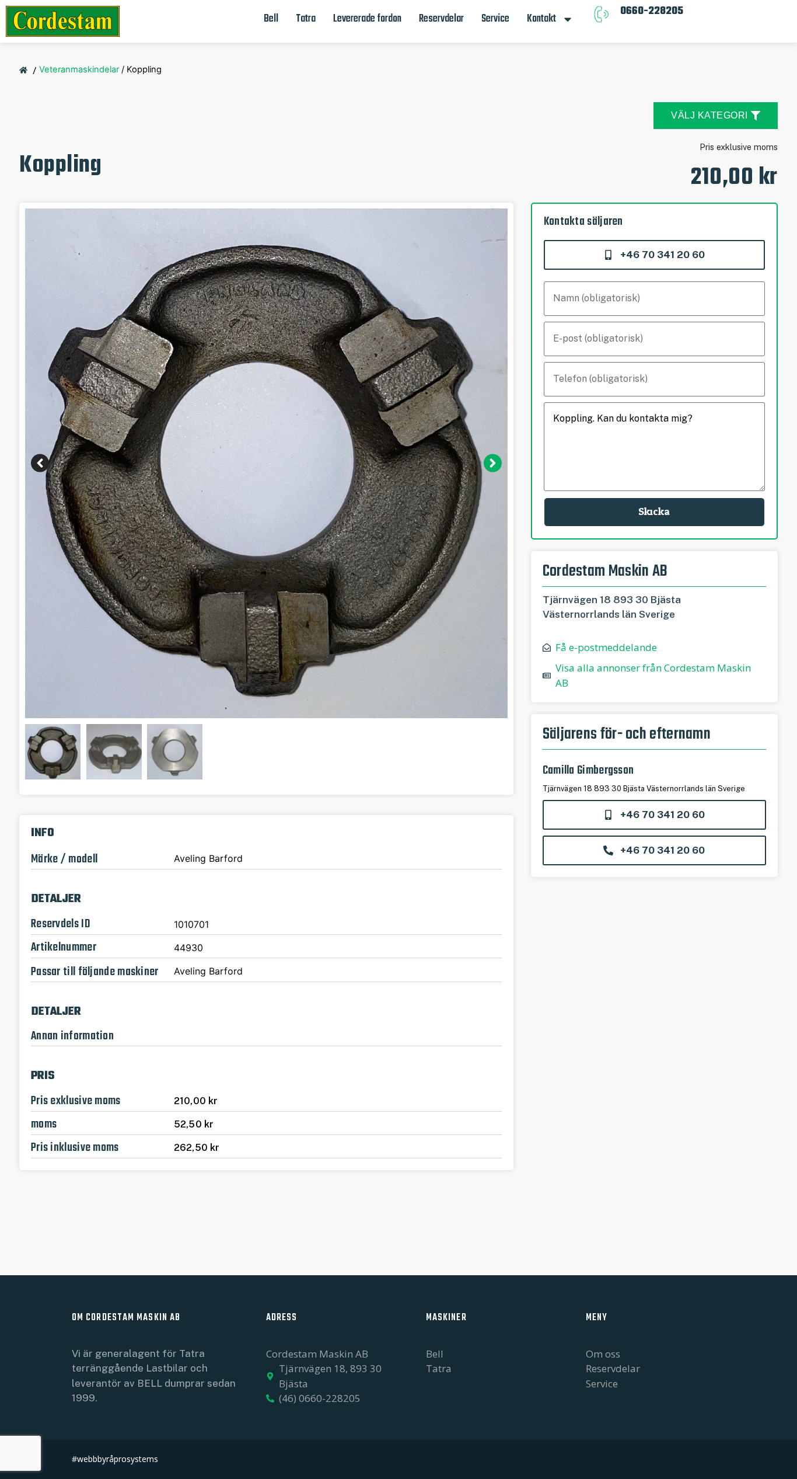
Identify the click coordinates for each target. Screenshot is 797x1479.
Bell (271, 19)
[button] (40, 463)
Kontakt (541, 19)
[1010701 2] (266, 463)
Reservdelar (441, 19)
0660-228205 (651, 11)
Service (495, 19)
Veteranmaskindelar (79, 69)
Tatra (306, 19)
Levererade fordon (367, 19)
